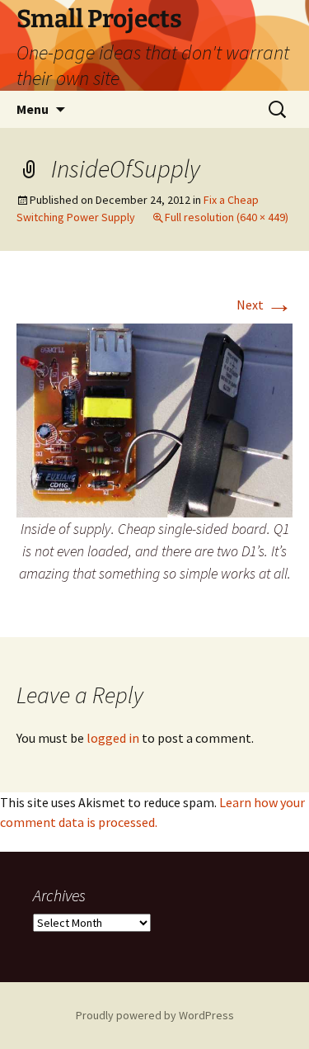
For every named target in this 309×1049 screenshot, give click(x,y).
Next (264, 304)
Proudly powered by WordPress (155, 1015)
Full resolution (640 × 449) (226, 217)
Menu (32, 109)
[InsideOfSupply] (154, 418)
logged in (113, 738)
